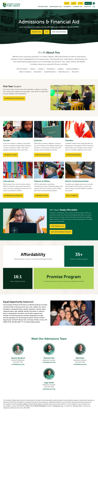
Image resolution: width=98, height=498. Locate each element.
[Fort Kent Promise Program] (25, 221)
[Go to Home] (14, 4)
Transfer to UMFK (10, 155)
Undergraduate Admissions (14, 98)
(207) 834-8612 (49, 387)
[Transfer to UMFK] (18, 129)
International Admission (13, 195)
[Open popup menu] (94, 6)
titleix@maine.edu (58, 406)
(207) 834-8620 (80, 362)
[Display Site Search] (94, 3)
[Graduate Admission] (49, 129)
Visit (67, 3)
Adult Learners (71, 195)
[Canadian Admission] (80, 129)
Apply (73, 3)
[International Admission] (18, 170)
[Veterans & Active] (49, 170)
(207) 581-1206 (77, 406)
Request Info (36, 32)
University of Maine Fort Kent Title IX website (29, 404)
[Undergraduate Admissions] (72, 97)
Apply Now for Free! (59, 32)
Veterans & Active (41, 195)
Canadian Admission (73, 155)
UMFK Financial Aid (57, 226)
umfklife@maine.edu (17, 364)
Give (80, 3)
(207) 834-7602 (18, 362)
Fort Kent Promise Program (61, 232)
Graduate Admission (42, 155)
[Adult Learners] (80, 170)
